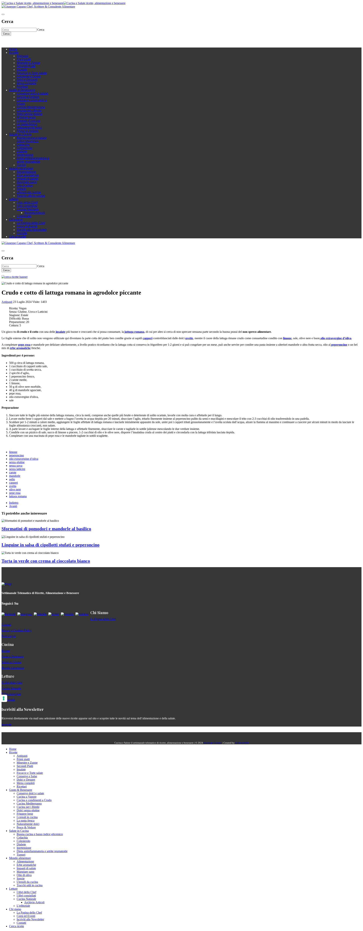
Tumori (21, 165)
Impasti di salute (27, 178)
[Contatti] (11, 41)
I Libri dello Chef (12, 682)
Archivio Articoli (34, 212)
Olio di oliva (25, 185)
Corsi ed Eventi (27, 226)
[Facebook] (15, 41)
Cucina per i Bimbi (29, 110)
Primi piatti (24, 59)
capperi (13, 482)
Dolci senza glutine (29, 113)
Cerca (6, 33)
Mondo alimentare (21, 168)
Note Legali (9, 636)
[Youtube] (22, 41)
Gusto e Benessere (13, 656)
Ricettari (22, 86)
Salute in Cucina (20, 134)
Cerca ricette (17, 236)
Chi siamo (16, 219)
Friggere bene (26, 117)
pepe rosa (14, 492)
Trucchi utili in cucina (31, 195)
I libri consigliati (27, 205)
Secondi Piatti (26, 66)
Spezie (21, 188)
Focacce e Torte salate (32, 73)
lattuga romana (18, 496)
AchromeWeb (242, 742)
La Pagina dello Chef (31, 223)
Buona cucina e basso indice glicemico (32, 139)
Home (13, 49)
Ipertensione (25, 154)
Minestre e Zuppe (28, 62)
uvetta (12, 486)
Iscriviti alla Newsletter (32, 229)
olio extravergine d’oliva (23, 458)
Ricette (14, 52)
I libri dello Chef (27, 202)
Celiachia (23, 144)
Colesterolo (24, 148)
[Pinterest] (30, 41)
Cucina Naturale (28, 209)
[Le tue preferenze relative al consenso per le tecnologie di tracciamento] (3, 698)
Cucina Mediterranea (31, 107)
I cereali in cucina (28, 120)
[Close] (3, 14)
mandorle (14, 475)
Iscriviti (6, 724)
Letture (13, 199)
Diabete (22, 151)
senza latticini (17, 469)
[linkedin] (26, 41)
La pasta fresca (27, 124)
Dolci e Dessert (27, 79)
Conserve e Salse (29, 76)
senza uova (15, 465)
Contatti (22, 233)
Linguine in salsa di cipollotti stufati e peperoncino (50, 544)
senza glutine (17, 462)
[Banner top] (38, 6)
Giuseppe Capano (213, 742)
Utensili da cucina (29, 192)
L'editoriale (24, 216)
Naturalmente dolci (29, 127)
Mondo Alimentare (13, 667)
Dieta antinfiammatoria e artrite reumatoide (33, 160)
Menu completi (26, 83)
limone (13, 452)
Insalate (22, 69)
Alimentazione (26, 171)
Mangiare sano (27, 182)
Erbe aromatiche (28, 175)
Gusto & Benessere (22, 90)
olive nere (15, 489)
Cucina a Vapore (28, 96)
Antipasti (22, 56)
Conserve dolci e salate (32, 93)
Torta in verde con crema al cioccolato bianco (46, 560)
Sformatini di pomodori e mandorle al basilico (46, 528)
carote (12, 472)
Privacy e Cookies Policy (17, 630)
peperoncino (16, 455)
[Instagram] (18, 41)
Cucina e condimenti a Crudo (34, 800)
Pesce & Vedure (27, 131)
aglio (12, 479)
